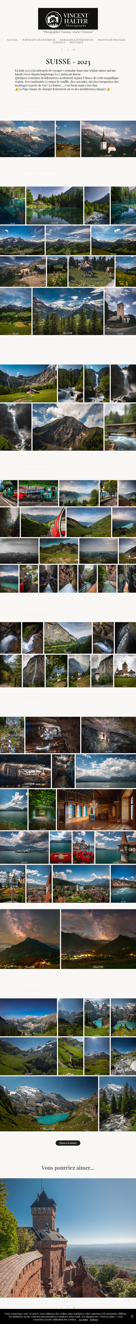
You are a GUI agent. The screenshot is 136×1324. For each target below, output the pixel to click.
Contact (59, 42)
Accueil (12, 39)
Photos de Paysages (111, 39)
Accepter (83, 1319)
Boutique (76, 42)
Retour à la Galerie (68, 1143)
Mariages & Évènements (76, 39)
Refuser (94, 1319)
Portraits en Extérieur (38, 39)
